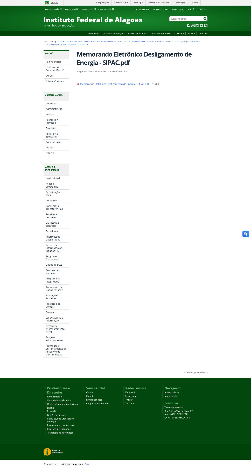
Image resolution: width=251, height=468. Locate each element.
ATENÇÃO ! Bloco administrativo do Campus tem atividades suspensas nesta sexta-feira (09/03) (144, 41)
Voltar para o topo (197, 372)
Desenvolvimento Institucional (62, 404)
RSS (205, 25)
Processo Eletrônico (161, 33)
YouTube (193, 25)
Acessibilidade (143, 9)
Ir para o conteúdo (52, 9)
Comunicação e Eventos (59, 400)
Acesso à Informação (113, 33)
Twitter (201, 25)
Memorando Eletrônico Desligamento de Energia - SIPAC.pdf (114, 84)
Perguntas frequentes (97, 403)
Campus (77, 41)
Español (192, 9)
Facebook (188, 25)
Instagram (197, 25)
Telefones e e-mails (174, 407)
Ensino (50, 407)
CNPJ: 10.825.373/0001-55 (177, 417)
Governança (93, 33)
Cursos (89, 392)
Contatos (203, 33)
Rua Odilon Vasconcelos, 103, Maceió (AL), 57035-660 (179, 413)
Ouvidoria (179, 33)
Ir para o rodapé (105, 9)
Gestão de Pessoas (56, 415)
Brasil (54, 2)
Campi (89, 396)
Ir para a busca (87, 9)
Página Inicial (65, 41)
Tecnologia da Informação (60, 432)
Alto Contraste (161, 9)
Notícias (95, 41)
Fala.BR (191, 33)
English (202, 9)
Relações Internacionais (59, 429)
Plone (87, 464)
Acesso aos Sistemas (138, 33)
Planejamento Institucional (60, 425)
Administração (54, 396)
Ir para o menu (71, 9)
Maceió (86, 41)
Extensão (52, 411)
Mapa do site (178, 9)
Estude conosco (94, 399)
